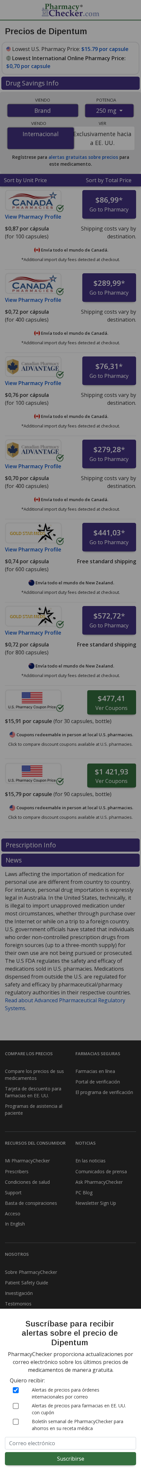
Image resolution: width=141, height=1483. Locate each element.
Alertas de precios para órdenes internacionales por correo (65, 1393)
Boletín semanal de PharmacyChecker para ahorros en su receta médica (77, 1424)
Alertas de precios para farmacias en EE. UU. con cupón (79, 1409)
